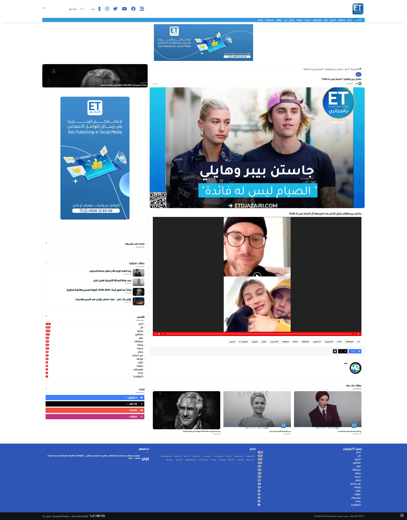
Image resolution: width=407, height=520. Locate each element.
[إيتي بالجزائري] (358, 9)
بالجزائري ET (243, 341)
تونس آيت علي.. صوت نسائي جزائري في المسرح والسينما (103, 299)
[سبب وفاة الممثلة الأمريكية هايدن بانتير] (257, 410)
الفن (213, 460)
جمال (291, 20)
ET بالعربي (316, 341)
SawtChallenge (166, 456)
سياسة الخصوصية (61, 516)
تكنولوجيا (138, 376)
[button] (257, 276)
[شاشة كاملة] (156, 334)
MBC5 (295, 341)
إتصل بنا (47, 516)
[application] (257, 276)
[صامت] (159, 334)
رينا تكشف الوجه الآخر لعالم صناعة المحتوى (349, 431)
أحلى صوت (273, 341)
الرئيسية (355, 69)
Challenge (349, 341)
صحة (140, 373)
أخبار (349, 20)
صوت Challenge (190, 460)
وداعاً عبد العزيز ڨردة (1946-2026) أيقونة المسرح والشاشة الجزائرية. (201, 431)
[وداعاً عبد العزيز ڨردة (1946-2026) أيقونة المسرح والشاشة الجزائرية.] (186, 410)
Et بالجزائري (328, 341)
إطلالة (240, 460)
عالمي (179, 460)
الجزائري (254, 341)
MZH (356, 84)
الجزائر (263, 341)
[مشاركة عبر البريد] (335, 351)
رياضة (260, 20)
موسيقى (317, 20)
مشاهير (341, 20)
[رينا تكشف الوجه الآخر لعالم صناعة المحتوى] (327, 410)
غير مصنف (137, 355)
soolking (285, 341)
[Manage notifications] (402, 515)
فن (285, 20)
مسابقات (269, 20)
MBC (187, 456)
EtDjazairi (305, 341)
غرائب (140, 362)
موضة (299, 20)
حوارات (279, 20)
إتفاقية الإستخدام (79, 516)
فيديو (333, 20)
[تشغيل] (359, 334)
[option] (95, 75)
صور (326, 20)
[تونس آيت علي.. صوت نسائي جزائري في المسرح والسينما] (138, 301)
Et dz (338, 341)
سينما (307, 20)
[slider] (259, 333)
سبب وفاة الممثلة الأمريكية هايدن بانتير (280, 431)
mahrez (196, 456)
